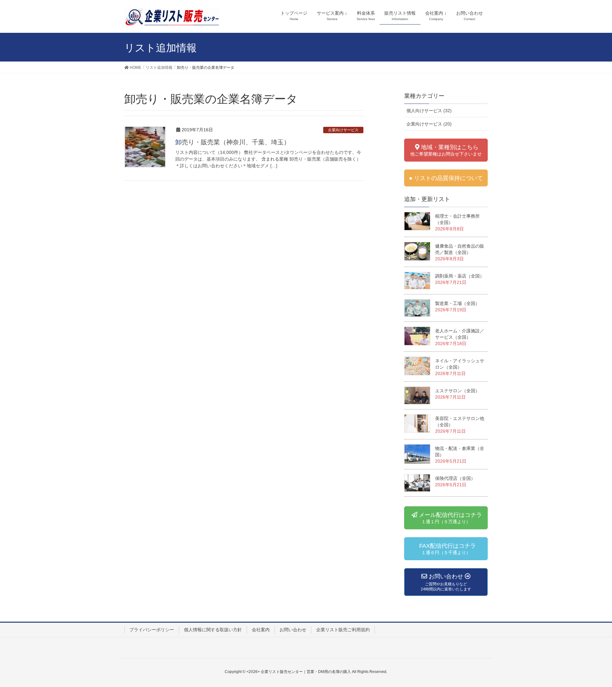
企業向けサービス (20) (429, 124)
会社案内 (261, 629)
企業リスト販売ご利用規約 (343, 629)
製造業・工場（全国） (457, 303)
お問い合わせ (293, 629)
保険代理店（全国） (455, 478)
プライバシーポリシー (151, 629)
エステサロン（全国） (457, 390)
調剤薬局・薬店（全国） (459, 275)
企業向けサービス (343, 130)
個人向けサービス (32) (429, 110)
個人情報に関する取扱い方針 (213, 629)
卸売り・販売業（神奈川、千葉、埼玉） (232, 142)
